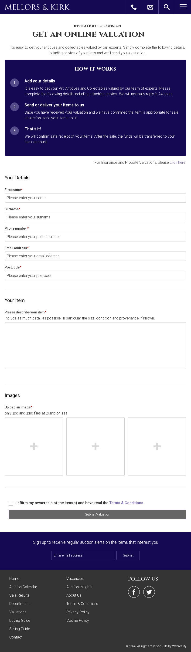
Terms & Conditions (126, 503)
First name (14, 190)
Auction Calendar (23, 587)
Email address (17, 248)
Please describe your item (25, 312)
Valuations (17, 612)
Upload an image (18, 407)
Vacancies (75, 578)
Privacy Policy (77, 612)
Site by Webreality (174, 646)
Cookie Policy (77, 620)
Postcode (13, 267)
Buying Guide (19, 620)
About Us (73, 595)
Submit (128, 555)
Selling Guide (19, 629)
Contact (15, 637)
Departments (20, 603)
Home (14, 578)
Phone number (17, 228)
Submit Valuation (97, 514)
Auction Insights (79, 587)
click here (177, 162)
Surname (12, 209)
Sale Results (19, 595)
